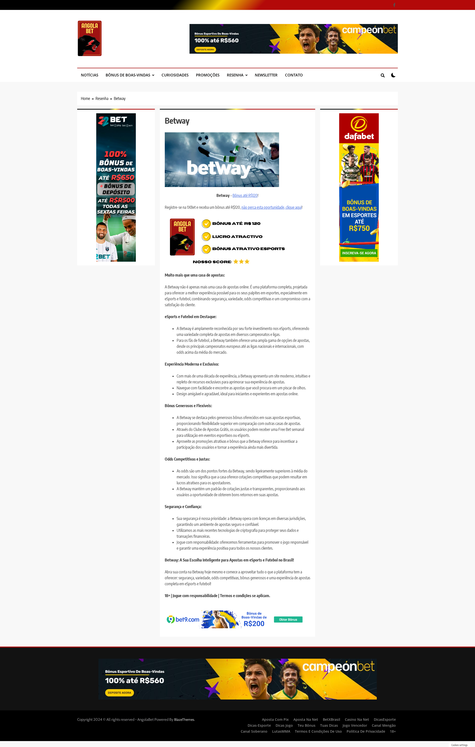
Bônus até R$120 (245, 195)
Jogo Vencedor (355, 725)
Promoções (207, 74)
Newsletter (266, 74)
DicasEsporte (385, 719)
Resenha (235, 74)
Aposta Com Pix (275, 719)
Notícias (89, 74)
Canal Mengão (384, 725)
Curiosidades (175, 74)
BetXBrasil (331, 719)
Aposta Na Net (305, 719)
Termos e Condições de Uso (318, 731)
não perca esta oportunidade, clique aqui (271, 207)
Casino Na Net (357, 719)
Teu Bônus (306, 725)
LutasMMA (281, 731)
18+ (393, 731)
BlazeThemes (184, 719)
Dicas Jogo (284, 725)
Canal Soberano (254, 731)
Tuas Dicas (329, 725)
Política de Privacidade (366, 731)
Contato (294, 74)
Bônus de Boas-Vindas (128, 74)
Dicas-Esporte (259, 725)
